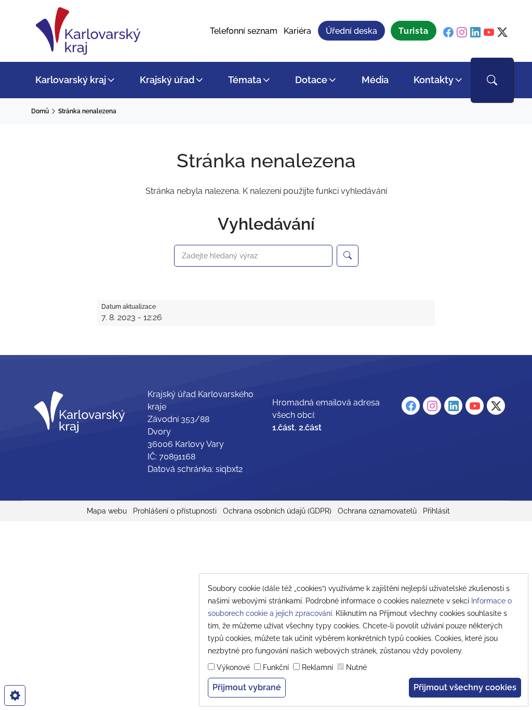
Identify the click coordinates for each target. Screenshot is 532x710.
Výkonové (233, 667)
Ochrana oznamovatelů (377, 511)
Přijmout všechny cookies (465, 687)
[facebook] (448, 32)
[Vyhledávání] (492, 80)
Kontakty (434, 79)
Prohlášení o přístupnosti (175, 511)
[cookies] (14, 695)
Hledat (185, 239)
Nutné (356, 667)
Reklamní (317, 667)
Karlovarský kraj (70, 79)
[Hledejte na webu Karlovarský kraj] (347, 256)
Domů (40, 111)
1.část (283, 427)
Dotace (311, 79)
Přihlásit (436, 511)
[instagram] (462, 32)
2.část (310, 427)
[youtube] (489, 32)
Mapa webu (107, 511)
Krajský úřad (167, 79)
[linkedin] (475, 32)
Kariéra (297, 31)
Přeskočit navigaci (37, 7)
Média (375, 79)
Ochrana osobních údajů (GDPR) (277, 511)
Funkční (276, 667)
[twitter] (502, 32)
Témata (244, 79)
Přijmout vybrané (246, 687)
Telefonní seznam (243, 31)
